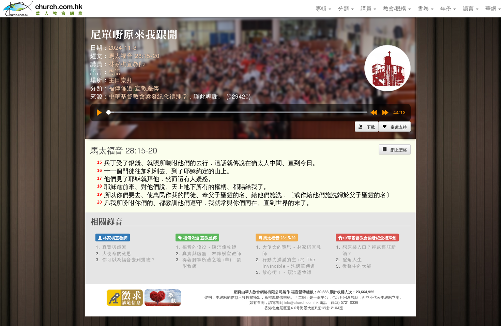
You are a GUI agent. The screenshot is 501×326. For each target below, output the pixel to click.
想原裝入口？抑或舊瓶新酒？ (369, 249)
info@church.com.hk (301, 302)
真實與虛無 (114, 246)
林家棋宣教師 (127, 63)
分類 (344, 8)
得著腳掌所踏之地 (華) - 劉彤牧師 (212, 262)
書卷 (424, 8)
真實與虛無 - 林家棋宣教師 (211, 253)
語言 (469, 8)
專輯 (322, 8)
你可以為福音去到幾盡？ (129, 259)
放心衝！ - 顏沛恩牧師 (287, 272)
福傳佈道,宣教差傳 (134, 88)
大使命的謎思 (117, 253)
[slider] (236, 112)
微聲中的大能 (357, 266)
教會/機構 (395, 8)
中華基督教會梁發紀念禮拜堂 (148, 96)
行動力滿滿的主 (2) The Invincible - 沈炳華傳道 (289, 262)
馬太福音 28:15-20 (134, 55)
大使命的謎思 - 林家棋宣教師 (291, 249)
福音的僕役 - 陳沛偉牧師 (209, 246)
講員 (367, 8)
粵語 (115, 71)
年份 (446, 8)
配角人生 (352, 259)
